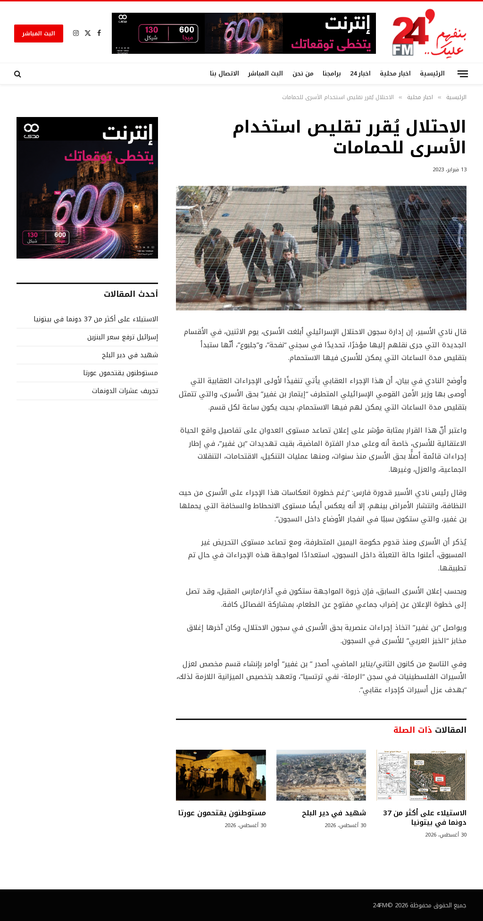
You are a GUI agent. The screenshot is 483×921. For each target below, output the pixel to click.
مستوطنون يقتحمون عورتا (222, 813)
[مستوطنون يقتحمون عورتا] (221, 775)
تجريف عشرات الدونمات (125, 391)
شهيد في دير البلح (334, 813)
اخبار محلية (395, 73)
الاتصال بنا (224, 73)
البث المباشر (38, 33)
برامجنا (332, 73)
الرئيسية (432, 73)
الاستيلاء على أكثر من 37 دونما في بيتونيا (424, 818)
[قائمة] (463, 73)
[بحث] (18, 73)
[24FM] (429, 33)
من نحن (303, 73)
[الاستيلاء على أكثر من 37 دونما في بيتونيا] (421, 775)
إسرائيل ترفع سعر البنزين (122, 337)
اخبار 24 (360, 73)
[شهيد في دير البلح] (321, 775)
